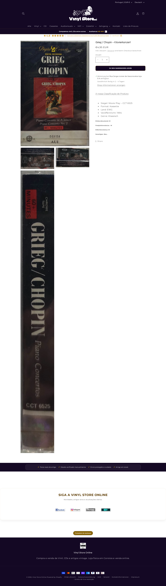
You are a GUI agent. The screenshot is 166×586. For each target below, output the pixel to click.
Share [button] (100, 141)
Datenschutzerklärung (86, 577)
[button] (23, 13)
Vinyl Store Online (39, 577)
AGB (99, 577)
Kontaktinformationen (120, 577)
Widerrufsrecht (70, 577)
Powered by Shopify (54, 577)
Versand (110, 51)
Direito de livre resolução (84, 579)
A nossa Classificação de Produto (112, 94)
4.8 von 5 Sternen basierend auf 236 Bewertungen (88, 35)
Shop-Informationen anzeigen (111, 85)
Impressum (135, 577)
